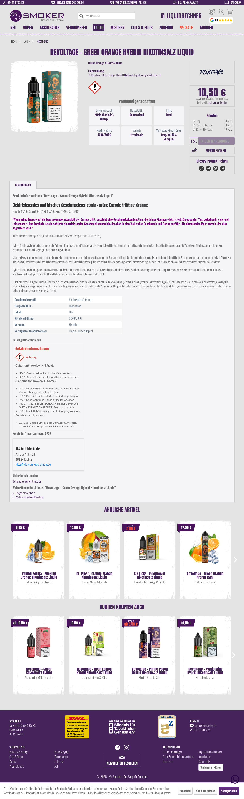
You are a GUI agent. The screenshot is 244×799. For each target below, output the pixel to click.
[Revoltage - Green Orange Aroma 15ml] (205, 550)
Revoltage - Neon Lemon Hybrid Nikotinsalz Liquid (94, 670)
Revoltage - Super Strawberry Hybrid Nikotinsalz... (39, 670)
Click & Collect (16, 757)
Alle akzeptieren (205, 791)
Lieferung (58, 761)
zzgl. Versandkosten (217, 102)
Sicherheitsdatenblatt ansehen (27, 481)
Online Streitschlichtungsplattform (178, 757)
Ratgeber (235, 2)
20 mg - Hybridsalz (204, 129)
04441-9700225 (16, 2)
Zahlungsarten (61, 757)
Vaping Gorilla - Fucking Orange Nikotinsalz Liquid (39, 575)
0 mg (198, 121)
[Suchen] (81, 15)
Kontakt (12, 761)
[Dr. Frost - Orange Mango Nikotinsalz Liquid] (94, 550)
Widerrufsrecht (16, 766)
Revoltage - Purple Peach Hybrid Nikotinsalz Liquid (150, 670)
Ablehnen (185, 791)
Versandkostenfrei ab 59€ (131, 2)
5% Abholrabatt (188, 2)
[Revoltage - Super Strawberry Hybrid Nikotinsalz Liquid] (39, 645)
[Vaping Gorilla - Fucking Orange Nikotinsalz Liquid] (39, 550)
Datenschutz (204, 761)
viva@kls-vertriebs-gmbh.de (33, 464)
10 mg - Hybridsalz (204, 125)
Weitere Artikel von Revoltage (29, 497)
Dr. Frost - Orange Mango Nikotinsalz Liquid (94, 575)
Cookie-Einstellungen (172, 752)
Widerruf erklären (210, 767)
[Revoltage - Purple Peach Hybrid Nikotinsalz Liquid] (150, 645)
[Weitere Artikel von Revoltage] (212, 72)
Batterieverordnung (18, 752)
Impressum (168, 761)
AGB (56, 766)
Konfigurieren (229, 791)
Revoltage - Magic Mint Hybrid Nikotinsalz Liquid (205, 670)
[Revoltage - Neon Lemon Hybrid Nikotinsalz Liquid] (94, 645)
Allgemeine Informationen (210, 752)
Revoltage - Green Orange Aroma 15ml (205, 575)
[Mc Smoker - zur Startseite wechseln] (37, 16)
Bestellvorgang (61, 752)
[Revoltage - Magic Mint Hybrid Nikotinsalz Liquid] (205, 645)
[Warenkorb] (229, 12)
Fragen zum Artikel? (25, 493)
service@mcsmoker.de (70, 2)
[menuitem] (106, 15)
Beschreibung (23, 185)
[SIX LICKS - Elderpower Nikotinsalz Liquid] (150, 550)
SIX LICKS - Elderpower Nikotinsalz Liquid (149, 575)
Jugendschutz (204, 757)
